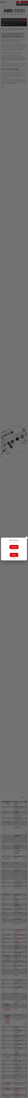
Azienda (14, 547)
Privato (14, 555)
